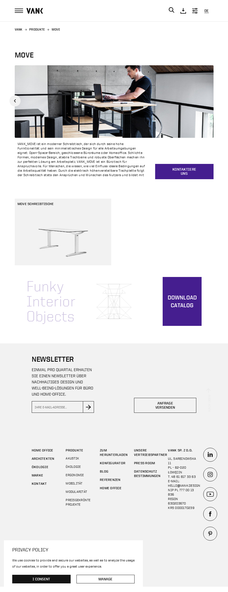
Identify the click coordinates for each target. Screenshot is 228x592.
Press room (144, 463)
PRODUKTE (74, 450)
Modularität (76, 491)
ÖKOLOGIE (40, 466)
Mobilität (74, 483)
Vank (19, 29)
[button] (15, 100)
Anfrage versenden (165, 405)
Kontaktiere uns (184, 171)
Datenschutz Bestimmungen (147, 473)
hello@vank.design (184, 485)
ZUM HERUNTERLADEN (114, 452)
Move (56, 29)
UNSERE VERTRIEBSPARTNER (150, 452)
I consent (41, 579)
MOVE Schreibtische (36, 203)
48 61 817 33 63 (183, 476)
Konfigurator (112, 463)
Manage (105, 579)
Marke (37, 475)
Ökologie (73, 466)
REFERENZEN (110, 479)
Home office (42, 450)
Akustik (72, 458)
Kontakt (39, 483)
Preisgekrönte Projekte (78, 502)
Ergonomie (75, 475)
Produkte (37, 29)
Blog (104, 471)
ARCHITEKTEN (43, 458)
